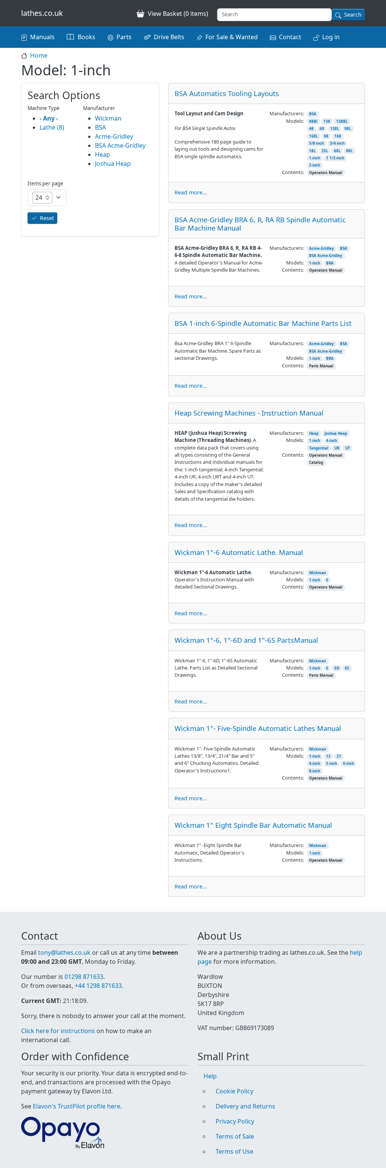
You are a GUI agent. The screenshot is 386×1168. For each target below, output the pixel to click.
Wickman (317, 572)
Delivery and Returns (245, 1106)
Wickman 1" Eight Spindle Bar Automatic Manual (253, 825)
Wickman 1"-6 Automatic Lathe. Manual (239, 552)
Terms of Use (234, 1151)
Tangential (318, 448)
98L (348, 128)
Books (86, 37)
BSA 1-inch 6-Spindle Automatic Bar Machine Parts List (263, 323)
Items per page (45, 183)
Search (352, 14)
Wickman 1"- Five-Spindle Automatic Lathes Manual (258, 728)
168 (337, 136)
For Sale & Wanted (231, 37)
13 (328, 756)
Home (38, 55)
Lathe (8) (52, 127)
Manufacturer (99, 108)
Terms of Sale (235, 1136)
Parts (124, 37)
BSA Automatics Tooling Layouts (227, 93)
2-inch (314, 165)
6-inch (348, 763)
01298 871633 (83, 976)
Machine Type (44, 108)
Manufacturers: (287, 113)
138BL (342, 121)
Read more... (191, 192)
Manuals (42, 37)
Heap (314, 433)
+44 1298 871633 (98, 985)
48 (311, 128)
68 (322, 128)
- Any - (49, 118)
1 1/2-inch (335, 158)
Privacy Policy (235, 1121)
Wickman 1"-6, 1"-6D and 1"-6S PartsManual (246, 640)
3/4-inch (337, 143)
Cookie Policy (234, 1091)
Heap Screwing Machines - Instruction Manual (249, 412)
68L (337, 150)
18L (312, 150)
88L (349, 150)
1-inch (314, 158)
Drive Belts (169, 37)
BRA (330, 263)
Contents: (293, 172)
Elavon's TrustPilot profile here (76, 1106)
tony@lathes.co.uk (64, 952)
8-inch (314, 771)
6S (347, 668)
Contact (290, 37)
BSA (312, 114)
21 (339, 756)
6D (336, 668)
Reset (47, 218)
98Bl (313, 121)
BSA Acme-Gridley (325, 255)
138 (326, 121)
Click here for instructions (58, 1031)
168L (313, 136)
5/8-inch (316, 143)
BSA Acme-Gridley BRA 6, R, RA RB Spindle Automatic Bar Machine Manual (260, 223)
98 (326, 136)
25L (325, 150)
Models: (295, 121)
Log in (331, 37)
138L (334, 128)
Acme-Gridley (321, 248)
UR (336, 448)
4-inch (331, 440)
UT (347, 448)
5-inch (331, 763)
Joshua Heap (336, 433)
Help (210, 1076)
